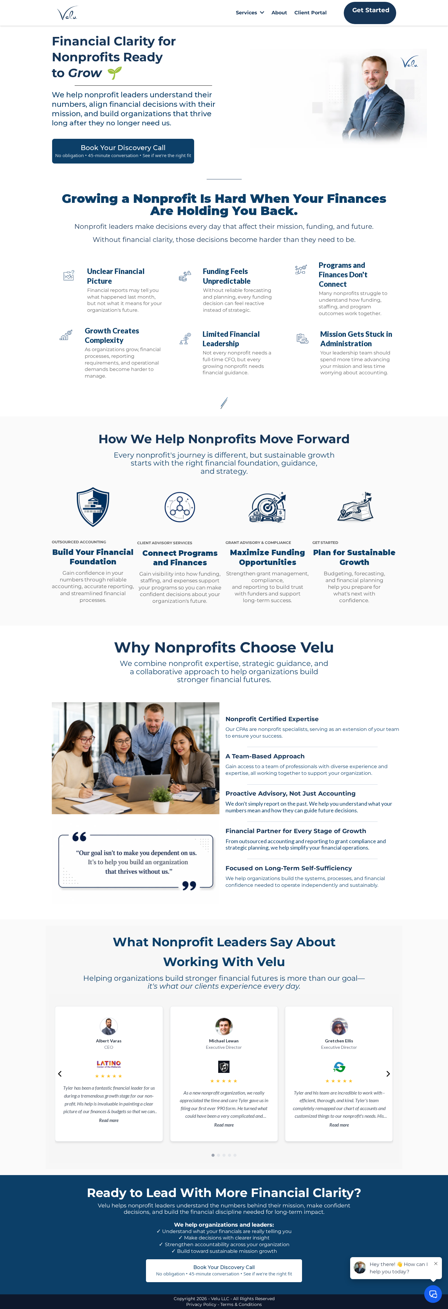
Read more (109, 1120)
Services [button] (247, 13)
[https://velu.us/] (67, 13)
